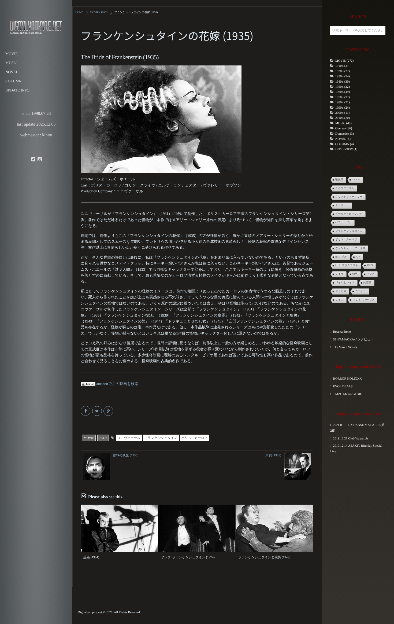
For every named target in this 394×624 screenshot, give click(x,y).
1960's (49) (342, 92)
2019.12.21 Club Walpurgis (350, 438)
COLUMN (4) (344, 144)
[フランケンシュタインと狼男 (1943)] (274, 528)
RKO (370, 265)
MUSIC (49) (343, 123)
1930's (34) (342, 76)
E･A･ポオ (341, 256)
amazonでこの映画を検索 (116, 384)
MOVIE (11, 54)
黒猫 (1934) (91, 557)
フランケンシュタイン (160, 438)
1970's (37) (342, 97)
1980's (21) (342, 102)
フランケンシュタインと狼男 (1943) (264, 557)
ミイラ (339, 274)
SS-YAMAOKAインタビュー (353, 339)
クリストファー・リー (349, 196)
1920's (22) (342, 71)
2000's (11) (342, 113)
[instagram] (39, 159)
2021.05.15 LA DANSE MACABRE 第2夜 (357, 427)
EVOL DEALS (342, 386)
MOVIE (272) (344, 61)
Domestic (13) (344, 133)
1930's (103, 438)
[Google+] (108, 411)
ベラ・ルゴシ (343, 222)
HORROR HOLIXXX (347, 378)
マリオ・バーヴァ (363, 299)
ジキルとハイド (345, 282)
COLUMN (13, 81)
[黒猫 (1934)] (119, 528)
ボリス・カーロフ (194, 438)
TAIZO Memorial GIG (347, 394)
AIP (358, 256)
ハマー (356, 179)
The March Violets (345, 347)
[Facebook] (86, 411)
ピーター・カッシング (349, 213)
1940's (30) (342, 81)
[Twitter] (97, 411)
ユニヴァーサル (128, 438)
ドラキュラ (342, 205)
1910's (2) (341, 66)
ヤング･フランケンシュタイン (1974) (188, 557)
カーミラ (360, 291)
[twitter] (33, 159)
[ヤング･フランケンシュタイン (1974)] (196, 528)
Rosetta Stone (342, 331)
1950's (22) (342, 87)
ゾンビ (371, 274)
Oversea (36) (343, 128)
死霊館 (367, 282)
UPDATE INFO (17, 91)
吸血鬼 (339, 179)
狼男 (355, 274)
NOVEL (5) (343, 139)
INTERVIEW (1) (346, 149)
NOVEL (11, 72)
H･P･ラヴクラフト (346, 265)
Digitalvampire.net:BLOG (358, 366)
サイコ (339, 299)
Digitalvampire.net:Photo (358, 413)
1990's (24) (342, 107)
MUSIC (11, 63)
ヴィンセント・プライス (350, 248)
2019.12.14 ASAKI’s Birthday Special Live (356, 448)
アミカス (340, 291)
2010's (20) (342, 118)
